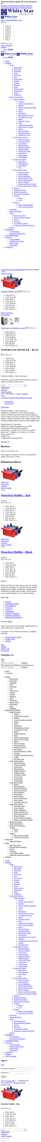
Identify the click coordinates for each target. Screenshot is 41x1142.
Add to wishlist (6, 392)
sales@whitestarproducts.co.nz (11, 20)
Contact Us (9, 608)
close (2, 659)
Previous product (7, 273)
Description (9, 401)
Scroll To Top (5, 1085)
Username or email (8, 1068)
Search (24, 663)
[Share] (4, 1138)
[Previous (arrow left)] (2, 1140)
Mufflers (23, 270)
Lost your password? (8, 1081)
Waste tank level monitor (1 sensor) (13, 328)
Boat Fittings (15, 270)
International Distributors (13, 617)
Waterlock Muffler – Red (15, 495)
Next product (5, 315)
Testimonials (9, 611)
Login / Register (10, 1056)
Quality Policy (10, 639)
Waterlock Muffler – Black (16, 552)
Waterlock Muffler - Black (10, 291)
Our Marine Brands (12, 604)
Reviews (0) (9, 403)
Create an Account (19, 1083)
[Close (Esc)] (2, 1138)
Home (3, 270)
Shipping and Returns (12, 615)
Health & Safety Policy (13, 637)
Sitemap (8, 641)
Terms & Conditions (12, 613)
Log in (4, 1077)
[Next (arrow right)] (4, 1140)
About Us (8, 610)
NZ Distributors (10, 606)
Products (8, 270)
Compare (4, 390)
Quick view (5, 484)
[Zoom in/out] (8, 1138)
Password (5, 1073)
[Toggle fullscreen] (6, 1138)
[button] (5, 482)
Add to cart (5, 388)
